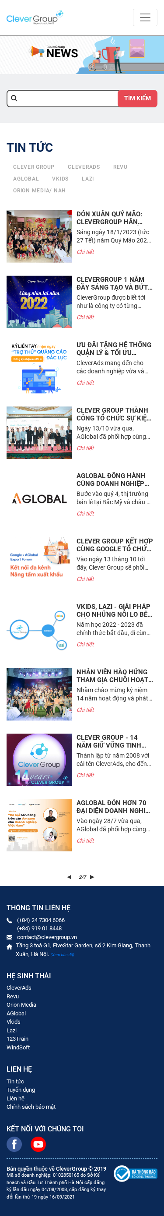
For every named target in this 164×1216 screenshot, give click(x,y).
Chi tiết (85, 252)
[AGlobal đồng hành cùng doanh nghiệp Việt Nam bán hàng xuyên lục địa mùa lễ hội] (39, 498)
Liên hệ (15, 1098)
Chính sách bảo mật (31, 1106)
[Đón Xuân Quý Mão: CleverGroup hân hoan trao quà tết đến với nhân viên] (39, 236)
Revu (120, 167)
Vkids (60, 179)
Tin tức (15, 1081)
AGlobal (16, 1013)
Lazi (88, 179)
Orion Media (21, 1004)
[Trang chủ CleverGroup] (35, 17)
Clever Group (34, 167)
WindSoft (18, 1047)
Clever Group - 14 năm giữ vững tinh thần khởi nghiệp (109, 745)
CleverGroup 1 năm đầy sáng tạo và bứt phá (112, 287)
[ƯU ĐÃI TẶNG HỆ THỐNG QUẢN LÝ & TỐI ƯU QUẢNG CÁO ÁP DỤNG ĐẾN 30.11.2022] (39, 367)
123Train (17, 1038)
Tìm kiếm (137, 98)
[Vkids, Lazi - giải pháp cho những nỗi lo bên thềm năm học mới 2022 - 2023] (39, 629)
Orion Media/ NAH (39, 191)
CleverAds (84, 167)
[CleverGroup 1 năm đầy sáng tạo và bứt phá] (39, 302)
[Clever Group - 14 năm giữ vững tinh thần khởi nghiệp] (39, 760)
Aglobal (26, 179)
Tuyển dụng (21, 1089)
